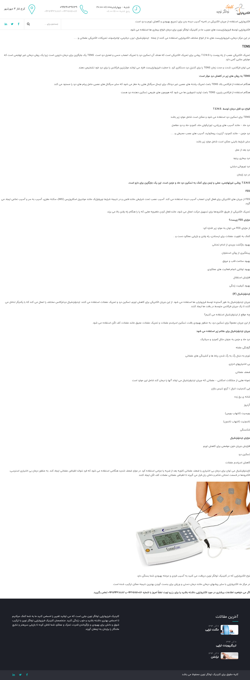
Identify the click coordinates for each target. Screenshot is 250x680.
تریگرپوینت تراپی (226, 645)
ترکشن (215, 657)
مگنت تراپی (212, 630)
